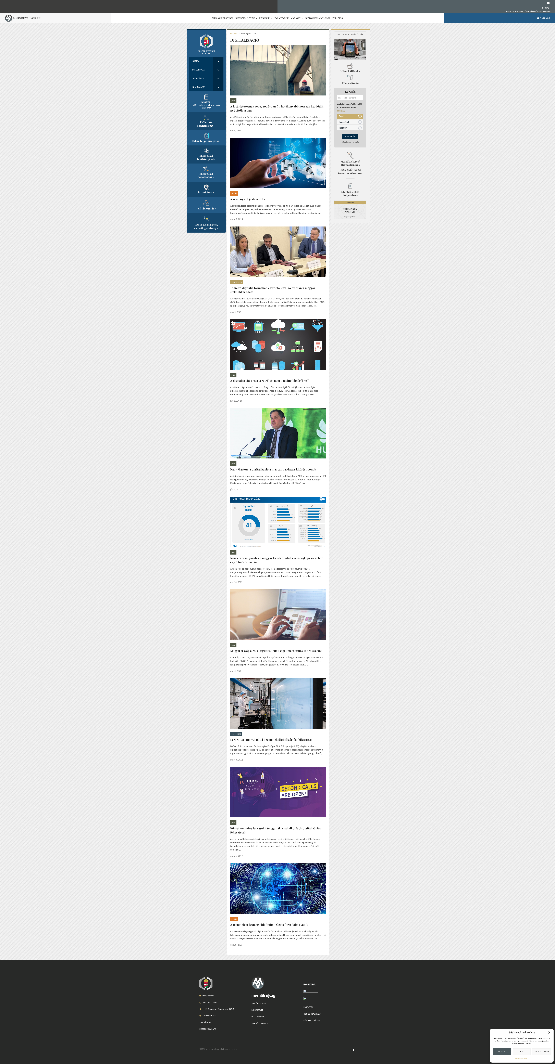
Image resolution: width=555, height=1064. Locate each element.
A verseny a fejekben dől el (248, 199)
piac (233, 100)
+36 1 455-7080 (209, 1002)
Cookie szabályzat (520, 1058)
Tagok (342, 116)
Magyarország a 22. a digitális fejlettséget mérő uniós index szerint (276, 651)
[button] (549, 1032)
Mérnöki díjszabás (222, 18)
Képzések (264, 18)
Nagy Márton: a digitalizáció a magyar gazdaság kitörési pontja (273, 469)
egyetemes (237, 282)
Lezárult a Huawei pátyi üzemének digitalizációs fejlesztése (271, 739)
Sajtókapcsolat (259, 1003)
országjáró (236, 733)
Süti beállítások (541, 1051)
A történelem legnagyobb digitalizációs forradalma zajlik (269, 924)
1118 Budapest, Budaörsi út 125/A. (218, 1009)
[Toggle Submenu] (218, 61)
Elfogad (502, 1051)
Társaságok (344, 121)
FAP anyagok (281, 18)
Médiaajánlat (257, 1016)
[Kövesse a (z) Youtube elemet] (548, 3)
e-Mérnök (545, 18)
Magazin (295, 18)
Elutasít (521, 1051)
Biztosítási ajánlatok (317, 18)
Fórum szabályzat (312, 1020)
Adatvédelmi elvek (259, 1023)
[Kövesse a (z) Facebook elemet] (544, 3)
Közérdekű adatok (208, 1029)
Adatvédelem (205, 1022)
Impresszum (257, 1010)
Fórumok (337, 18)
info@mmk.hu (208, 995)
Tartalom (343, 127)
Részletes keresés (350, 142)
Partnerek (308, 1007)
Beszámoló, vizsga (246, 18)
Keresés (350, 136)
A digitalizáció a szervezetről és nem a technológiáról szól (269, 380)
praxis (234, 193)
